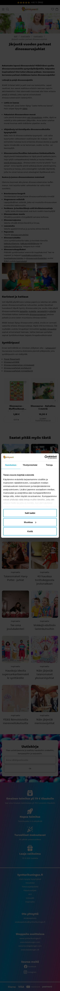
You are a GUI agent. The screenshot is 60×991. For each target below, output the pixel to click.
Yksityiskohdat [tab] (30, 465)
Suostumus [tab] (10, 465)
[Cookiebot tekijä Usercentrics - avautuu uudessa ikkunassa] (44, 457)
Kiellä (30, 531)
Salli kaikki (30, 513)
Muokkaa (28, 522)
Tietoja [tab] (49, 465)
